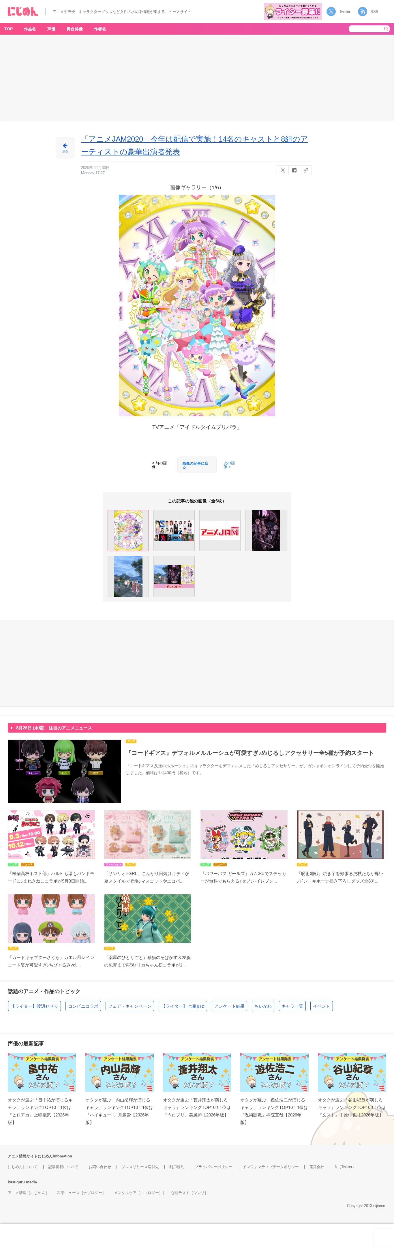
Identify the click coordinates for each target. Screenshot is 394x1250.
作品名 (30, 29)
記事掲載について (63, 1167)
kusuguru (16, 1182)
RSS (374, 12)
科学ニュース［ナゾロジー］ (81, 1193)
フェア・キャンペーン (129, 1006)
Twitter (344, 12)
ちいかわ (263, 1006)
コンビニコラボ (83, 1006)
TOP (8, 29)
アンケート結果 (229, 1006)
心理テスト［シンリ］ (189, 1193)
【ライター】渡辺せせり (34, 1006)
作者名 (100, 29)
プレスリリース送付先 (140, 1167)
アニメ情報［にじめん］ (28, 1193)
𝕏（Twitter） (345, 1167)
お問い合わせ (100, 1167)
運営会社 (316, 1167)
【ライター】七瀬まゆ (182, 1006)
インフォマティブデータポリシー (271, 1167)
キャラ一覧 (292, 1006)
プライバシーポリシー (213, 1167)
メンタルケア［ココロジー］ (138, 1193)
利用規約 (176, 1167)
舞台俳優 (75, 29)
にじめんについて (23, 1167)
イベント (321, 1006)
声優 (51, 29)
